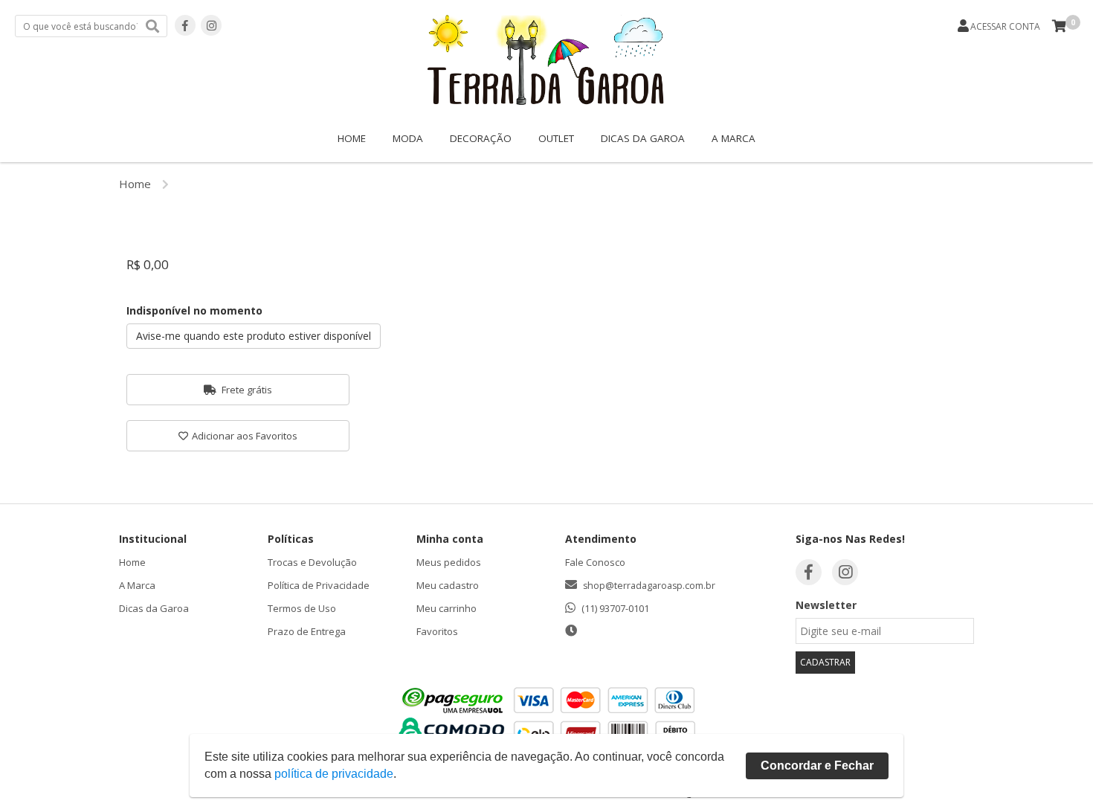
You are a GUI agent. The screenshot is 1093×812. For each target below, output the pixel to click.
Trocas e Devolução (312, 562)
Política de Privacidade (319, 585)
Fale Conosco (595, 562)
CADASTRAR (825, 662)
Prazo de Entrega (307, 631)
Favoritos (437, 631)
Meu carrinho (446, 608)
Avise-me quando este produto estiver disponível (253, 336)
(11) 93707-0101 (615, 608)
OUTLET (556, 138)
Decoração (481, 138)
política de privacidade (333, 773)
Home (352, 138)
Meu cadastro (447, 585)
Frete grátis (245, 389)
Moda (408, 138)
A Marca (733, 138)
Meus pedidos (448, 562)
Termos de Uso (302, 608)
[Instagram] (211, 25)
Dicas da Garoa (643, 138)
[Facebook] (185, 25)
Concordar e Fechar (817, 765)
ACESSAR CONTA (1005, 26)
